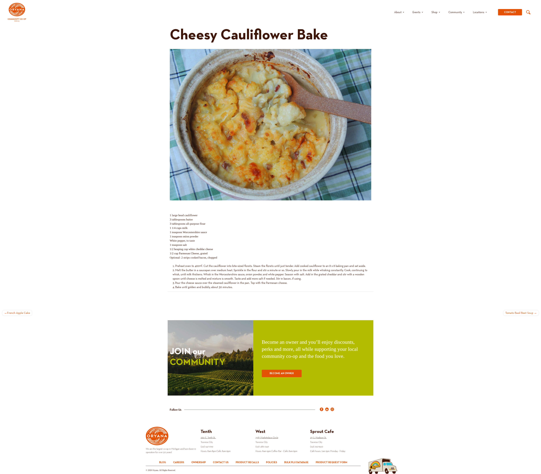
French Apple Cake (18, 313)
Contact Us (221, 462)
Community (455, 12)
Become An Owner (282, 373)
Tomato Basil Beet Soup (519, 313)
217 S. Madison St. (318, 438)
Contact (510, 12)
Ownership (198, 462)
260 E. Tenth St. (208, 438)
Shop (434, 12)
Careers (178, 462)
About (398, 12)
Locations (478, 12)
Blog (162, 462)
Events (416, 12)
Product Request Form (331, 462)
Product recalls (247, 462)
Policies (271, 462)
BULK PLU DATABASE (296, 462)
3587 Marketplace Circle (266, 438)
